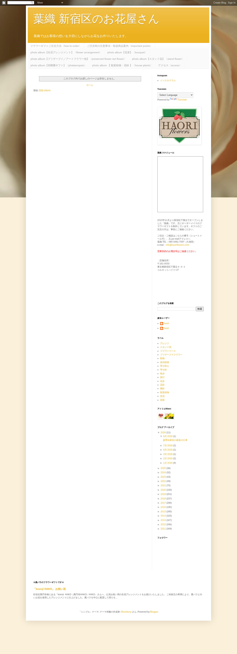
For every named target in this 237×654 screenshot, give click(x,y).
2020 (163, 490)
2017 (163, 503)
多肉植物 (164, 362)
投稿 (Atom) (45, 90)
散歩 (162, 373)
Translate (182, 99)
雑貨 (162, 400)
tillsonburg (126, 612)
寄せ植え (164, 366)
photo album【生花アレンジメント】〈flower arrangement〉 (66, 52)
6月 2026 (168, 449)
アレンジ (164, 343)
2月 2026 (168, 458)
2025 (163, 468)
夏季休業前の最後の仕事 (175, 440)
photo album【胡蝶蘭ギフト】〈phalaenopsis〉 (59, 65)
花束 (162, 381)
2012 (163, 524)
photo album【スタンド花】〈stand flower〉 (158, 58)
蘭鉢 (162, 388)
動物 (162, 358)
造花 (162, 396)
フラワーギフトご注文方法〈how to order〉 (55, 45)
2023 (163, 477)
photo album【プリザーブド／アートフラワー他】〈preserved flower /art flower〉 (78, 58)
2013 (163, 520)
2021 (163, 485)
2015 (163, 511)
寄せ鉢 (163, 369)
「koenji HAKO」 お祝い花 (49, 588)
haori (166, 323)
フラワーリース (168, 351)
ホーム (89, 85)
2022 (163, 481)
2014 (163, 516)
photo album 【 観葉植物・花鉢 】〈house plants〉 (122, 65)
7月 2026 (168, 445)
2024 (163, 472)
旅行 (162, 377)
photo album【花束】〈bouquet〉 (127, 52)
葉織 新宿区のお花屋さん (96, 19)
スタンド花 (165, 347)
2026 (163, 432)
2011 (163, 528)
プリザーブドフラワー (171, 354)
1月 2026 (168, 463)
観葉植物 (164, 392)
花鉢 (162, 385)
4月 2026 (168, 454)
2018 (163, 498)
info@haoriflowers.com (177, 245)
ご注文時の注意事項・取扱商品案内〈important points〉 (120, 45)
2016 (163, 507)
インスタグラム (168, 80)
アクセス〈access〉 (170, 65)
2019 (163, 494)
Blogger (154, 612)
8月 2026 (168, 436)
